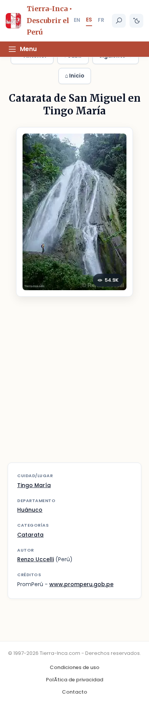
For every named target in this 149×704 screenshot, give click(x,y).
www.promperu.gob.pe (81, 584)
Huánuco (29, 510)
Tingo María (34, 485)
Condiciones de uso (74, 667)
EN (77, 20)
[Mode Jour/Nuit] (136, 21)
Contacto (74, 692)
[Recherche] (119, 21)
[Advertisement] (74, 384)
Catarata (30, 535)
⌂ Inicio (74, 75)
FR (101, 20)
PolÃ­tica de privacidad (74, 679)
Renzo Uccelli (35, 559)
